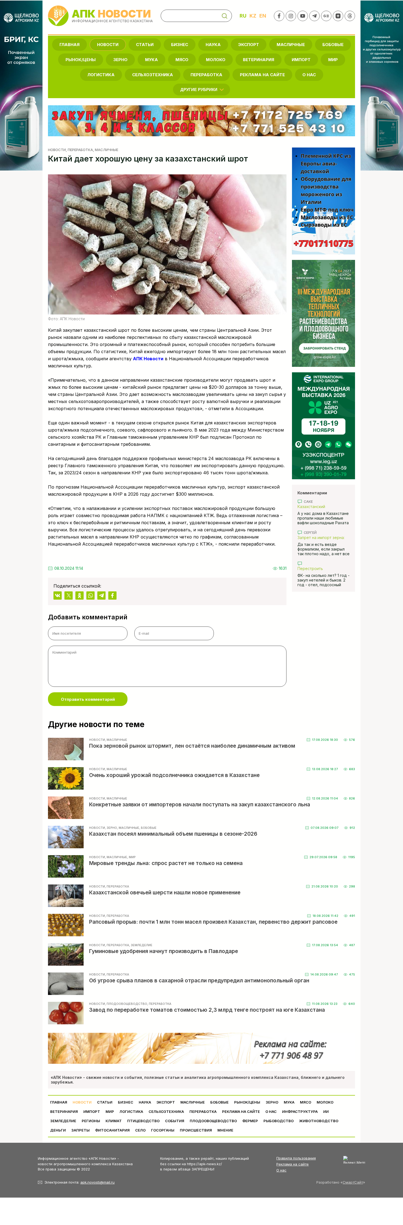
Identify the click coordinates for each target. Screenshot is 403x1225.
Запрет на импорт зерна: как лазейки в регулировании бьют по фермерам (321, 537)
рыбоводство (278, 1121)
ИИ (326, 1111)
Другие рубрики (198, 89)
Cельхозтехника (152, 74)
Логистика (101, 74)
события (174, 1121)
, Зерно (111, 828)
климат (114, 1121)
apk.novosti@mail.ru (97, 1182)
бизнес (179, 44)
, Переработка (79, 150)
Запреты (80, 1130)
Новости (107, 44)
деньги (58, 1130)
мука (151, 59)
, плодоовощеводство (126, 1004)
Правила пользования (296, 1158)
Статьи (145, 44)
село (140, 1130)
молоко (215, 59)
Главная (69, 44)
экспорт (248, 44)
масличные (291, 44)
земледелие (63, 1121)
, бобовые (148, 828)
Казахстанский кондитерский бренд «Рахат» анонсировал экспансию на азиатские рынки (320, 506)
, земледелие (140, 945)
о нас (309, 74)
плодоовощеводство (213, 1121)
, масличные (105, 150)
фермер (250, 1121)
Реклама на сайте (262, 74)
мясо (181, 59)
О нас (281, 1170)
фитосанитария (112, 1130)
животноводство (318, 1121)
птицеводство (143, 1121)
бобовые (333, 44)
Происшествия (196, 1130)
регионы (91, 1121)
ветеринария (258, 59)
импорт (301, 59)
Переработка (206, 74)
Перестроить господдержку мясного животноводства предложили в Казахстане (322, 568)
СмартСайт (353, 1182)
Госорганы (162, 1130)
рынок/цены (81, 59)
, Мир (131, 857)
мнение (225, 1130)
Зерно (120, 59)
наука (213, 44)
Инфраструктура (300, 1111)
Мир (333, 59)
